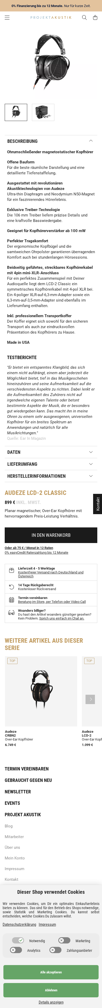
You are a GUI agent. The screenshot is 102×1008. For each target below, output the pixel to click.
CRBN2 (10, 735)
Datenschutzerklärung (19, 924)
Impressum (14, 868)
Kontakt (11, 879)
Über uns (12, 847)
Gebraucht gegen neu (28, 780)
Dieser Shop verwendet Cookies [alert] (51, 892)
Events (12, 803)
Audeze (15, 492)
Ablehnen (51, 990)
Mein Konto (15, 858)
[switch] (18, 940)
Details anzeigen (51, 1002)
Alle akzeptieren (51, 972)
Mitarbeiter (14, 836)
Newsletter (18, 791)
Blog (9, 826)
